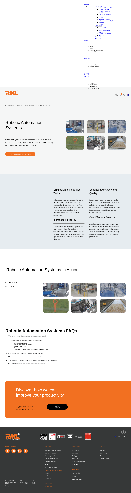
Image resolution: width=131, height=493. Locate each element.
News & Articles (94, 67)
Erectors (101, 13)
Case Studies (93, 65)
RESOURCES (75, 469)
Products (86, 4)
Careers (92, 90)
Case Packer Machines (105, 14)
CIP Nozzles (102, 27)
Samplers (101, 29)
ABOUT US (102, 446)
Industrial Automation (96, 50)
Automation (98, 6)
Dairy (91, 48)
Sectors (86, 40)
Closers (101, 24)
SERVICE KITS (48, 483)
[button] (124, 95)
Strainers (101, 35)
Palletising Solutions (104, 19)
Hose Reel (101, 32)
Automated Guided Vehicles (106, 8)
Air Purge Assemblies (105, 33)
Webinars (75, 476)
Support (86, 73)
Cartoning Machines (104, 11)
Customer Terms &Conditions (27, 482)
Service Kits (98, 37)
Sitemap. (7, 486)
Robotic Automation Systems (107, 21)
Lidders (101, 17)
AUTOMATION (48, 446)
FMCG (91, 47)
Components (98, 25)
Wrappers (101, 22)
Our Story (92, 83)
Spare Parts (98, 38)
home (7, 105)
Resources (87, 58)
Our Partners (93, 86)
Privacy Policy (22, 481)
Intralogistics (93, 52)
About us (86, 76)
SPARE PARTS (48, 486)
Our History (93, 85)
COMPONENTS (76, 446)
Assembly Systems (104, 9)
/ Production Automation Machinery (21, 105)
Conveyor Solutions (104, 16)
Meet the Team (94, 88)
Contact (86, 75)
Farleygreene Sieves (104, 30)
